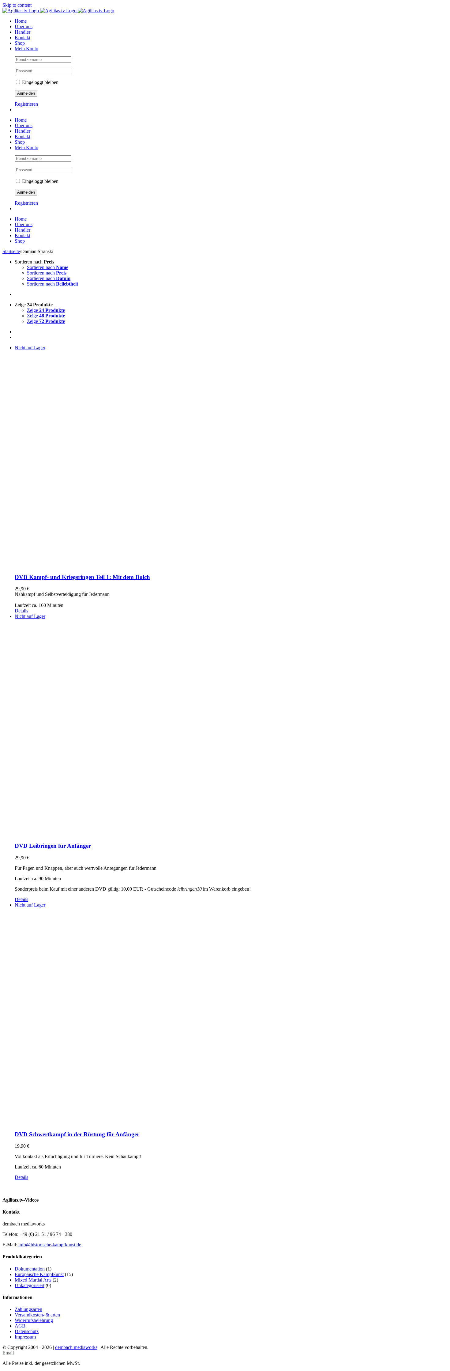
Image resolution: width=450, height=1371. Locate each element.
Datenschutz (27, 1331)
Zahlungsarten (28, 1309)
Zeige (46, 310)
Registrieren (26, 104)
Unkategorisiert (29, 1285)
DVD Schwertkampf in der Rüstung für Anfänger (77, 1134)
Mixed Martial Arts (33, 1279)
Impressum (25, 1336)
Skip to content (17, 5)
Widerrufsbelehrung (34, 1320)
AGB (20, 1325)
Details (21, 610)
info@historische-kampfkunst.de (49, 1244)
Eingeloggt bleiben (39, 82)
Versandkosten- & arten (37, 1314)
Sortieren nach (47, 267)
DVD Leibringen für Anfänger (53, 846)
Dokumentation (30, 1268)
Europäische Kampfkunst (39, 1274)
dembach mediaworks (76, 1347)
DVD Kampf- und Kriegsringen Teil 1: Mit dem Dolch (82, 577)
